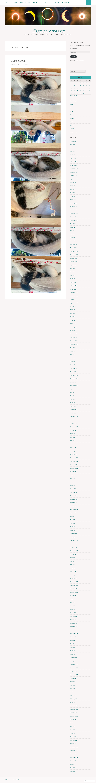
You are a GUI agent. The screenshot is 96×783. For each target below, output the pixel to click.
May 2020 (72, 399)
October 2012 (73, 712)
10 (86, 85)
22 (80, 90)
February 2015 (73, 616)
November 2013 (74, 668)
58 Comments (27, 64)
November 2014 (74, 626)
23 (83, 90)
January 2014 (73, 661)
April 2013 (72, 692)
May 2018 (72, 482)
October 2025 (73, 175)
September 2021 (74, 344)
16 (83, 88)
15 (80, 88)
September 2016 (74, 551)
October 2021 (73, 340)
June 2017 (72, 520)
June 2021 (72, 354)
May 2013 (72, 688)
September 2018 (74, 468)
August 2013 (73, 678)
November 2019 (74, 420)
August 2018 (73, 471)
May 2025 (72, 192)
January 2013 (73, 702)
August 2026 (73, 141)
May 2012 (72, 730)
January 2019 (73, 454)
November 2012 (74, 709)
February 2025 (73, 203)
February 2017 (73, 533)
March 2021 (73, 365)
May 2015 (72, 606)
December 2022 (74, 292)
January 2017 (73, 537)
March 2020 (73, 406)
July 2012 (72, 723)
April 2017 (72, 526)
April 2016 (72, 568)
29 (80, 93)
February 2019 (73, 451)
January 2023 (73, 289)
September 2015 (74, 592)
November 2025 (74, 172)
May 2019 (72, 440)
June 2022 (72, 313)
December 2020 (74, 375)
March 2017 (73, 530)
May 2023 (72, 275)
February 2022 (73, 327)
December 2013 (74, 664)
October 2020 (73, 382)
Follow (73, 56)
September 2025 (74, 179)
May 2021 (72, 358)
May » (75, 95)
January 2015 (73, 619)
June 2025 (72, 189)
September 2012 (74, 716)
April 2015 (72, 609)
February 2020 (73, 409)
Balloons (56, 2)
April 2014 (72, 650)
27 (74, 93)
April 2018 (72, 485)
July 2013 (72, 681)
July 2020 (72, 392)
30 (83, 93)
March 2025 (73, 199)
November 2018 (74, 461)
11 (89, 85)
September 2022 (74, 303)
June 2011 (72, 767)
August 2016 (73, 554)
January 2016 (73, 578)
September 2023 (74, 261)
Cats (15, 2)
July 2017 (72, 516)
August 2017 (73, 513)
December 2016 (74, 540)
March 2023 (73, 282)
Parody (27, 2)
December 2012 (74, 705)
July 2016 (72, 557)
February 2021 (73, 368)
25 (89, 90)
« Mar (71, 95)
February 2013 (73, 699)
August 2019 (73, 430)
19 (71, 90)
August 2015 (73, 595)
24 (86, 90)
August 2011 (73, 761)
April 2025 (72, 196)
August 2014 (73, 637)
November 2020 (74, 378)
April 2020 (72, 402)
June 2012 (72, 726)
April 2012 (72, 733)
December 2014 (74, 623)
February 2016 (73, 575)
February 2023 (73, 285)
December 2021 (74, 334)
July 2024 (72, 227)
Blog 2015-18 (65, 2)
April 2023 (72, 278)
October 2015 (73, 588)
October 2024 (73, 217)
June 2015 (72, 602)
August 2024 (73, 223)
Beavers (47, 2)
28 (77, 93)
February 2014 (73, 657)
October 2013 (73, 671)
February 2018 (73, 492)
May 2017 (72, 523)
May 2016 (72, 564)
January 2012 (73, 743)
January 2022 (73, 330)
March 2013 (73, 695)
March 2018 (73, 489)
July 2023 (72, 268)
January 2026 (73, 165)
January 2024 (73, 247)
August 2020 (73, 389)
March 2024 (73, 241)
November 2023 (74, 254)
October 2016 (73, 547)
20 (74, 90)
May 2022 (72, 316)
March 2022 (73, 323)
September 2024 (74, 220)
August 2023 (73, 265)
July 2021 (72, 351)
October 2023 (73, 258)
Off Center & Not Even (48, 30)
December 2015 (74, 582)
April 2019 (72, 444)
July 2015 (72, 599)
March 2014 (73, 654)
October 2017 (73, 506)
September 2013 (74, 674)
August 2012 (73, 719)
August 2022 (73, 306)
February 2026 (73, 161)
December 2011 (74, 747)
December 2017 (74, 499)
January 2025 (73, 206)
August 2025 (73, 182)
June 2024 (72, 230)
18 (89, 88)
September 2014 (74, 633)
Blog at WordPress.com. (13, 779)
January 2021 (73, 371)
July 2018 (72, 475)
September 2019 (74, 427)
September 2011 (74, 757)
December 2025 (74, 168)
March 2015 (73, 613)
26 (71, 93)
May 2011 (72, 771)
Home (9, 2)
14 (77, 88)
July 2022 (72, 309)
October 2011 (73, 754)
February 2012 (73, 740)
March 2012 (73, 736)
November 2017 (74, 502)
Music (21, 2)
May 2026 (72, 151)
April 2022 (72, 320)
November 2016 (74, 544)
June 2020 (72, 396)
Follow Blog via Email (77, 42)
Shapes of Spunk (18, 60)
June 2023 (72, 272)
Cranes (35, 2)
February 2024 (73, 244)
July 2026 (72, 144)
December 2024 (74, 210)
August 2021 (73, 347)
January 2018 (73, 495)
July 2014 (72, 640)
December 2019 (74, 416)
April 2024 (72, 237)
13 (74, 88)
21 (77, 90)
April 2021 (72, 361)
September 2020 (74, 385)
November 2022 (74, 296)
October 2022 (73, 299)
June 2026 (72, 148)
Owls (41, 2)
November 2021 (74, 337)
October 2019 (73, 423)
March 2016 (73, 571)
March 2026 (73, 158)
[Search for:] (77, 71)
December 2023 (74, 251)
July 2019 (72, 433)
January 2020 (73, 413)
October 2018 (73, 464)
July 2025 (72, 186)
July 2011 (72, 764)
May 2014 (72, 647)
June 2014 (72, 643)
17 (86, 88)
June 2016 (72, 561)
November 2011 (74, 750)
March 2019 (73, 447)
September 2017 (74, 509)
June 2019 (72, 437)
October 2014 (73, 630)
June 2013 (72, 685)
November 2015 (74, 585)
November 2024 (74, 213)
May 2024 (72, 234)
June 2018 (72, 478)
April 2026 (72, 155)
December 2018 (74, 458)
